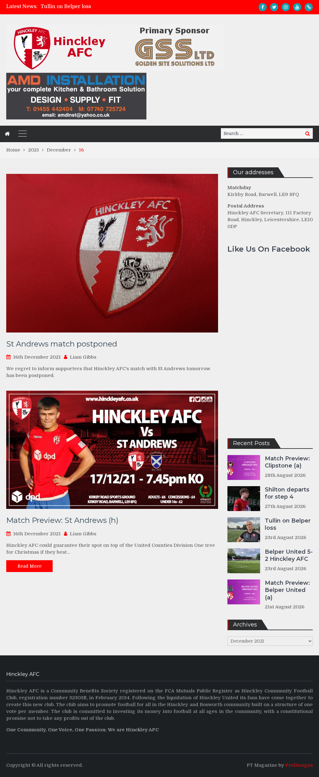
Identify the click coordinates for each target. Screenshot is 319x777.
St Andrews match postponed (61, 343)
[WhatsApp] (309, 7)
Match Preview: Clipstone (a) (287, 462)
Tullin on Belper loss (65, 6)
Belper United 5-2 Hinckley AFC (289, 555)
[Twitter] (274, 7)
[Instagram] (286, 7)
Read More (29, 566)
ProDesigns (299, 765)
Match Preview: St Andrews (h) (62, 520)
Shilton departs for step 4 (287, 493)
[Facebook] (263, 7)
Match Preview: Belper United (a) (287, 590)
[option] (115, 6)
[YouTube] (297, 7)
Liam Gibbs (83, 357)
